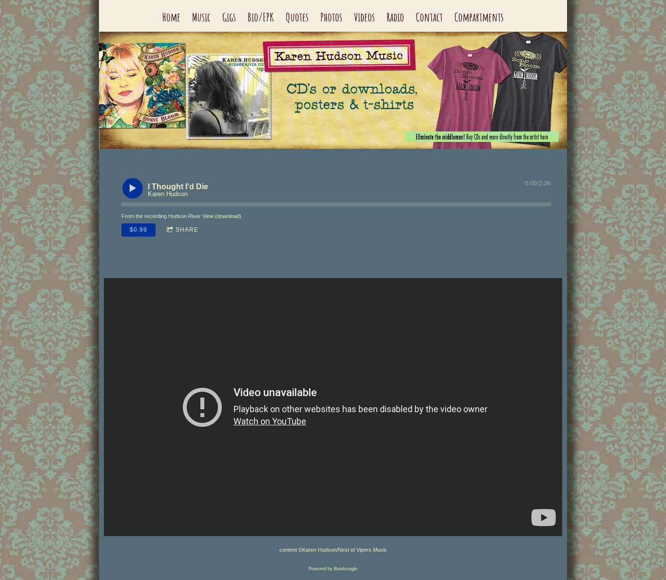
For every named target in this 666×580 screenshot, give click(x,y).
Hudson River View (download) (204, 216)
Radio (395, 17)
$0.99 (138, 229)
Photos (331, 17)
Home (171, 17)
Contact (429, 17)
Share (187, 229)
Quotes (297, 17)
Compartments (479, 17)
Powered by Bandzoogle (333, 568)
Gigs (229, 17)
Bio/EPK (261, 17)
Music (201, 17)
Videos (364, 17)
